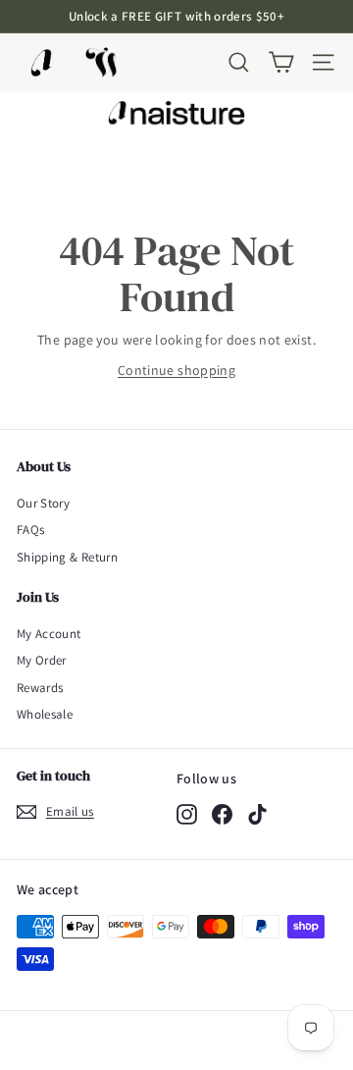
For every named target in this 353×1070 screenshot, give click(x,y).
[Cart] (281, 62)
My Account (49, 633)
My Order (42, 660)
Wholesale (45, 714)
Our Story (43, 503)
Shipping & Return (67, 557)
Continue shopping (176, 370)
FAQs (30, 529)
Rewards (40, 687)
